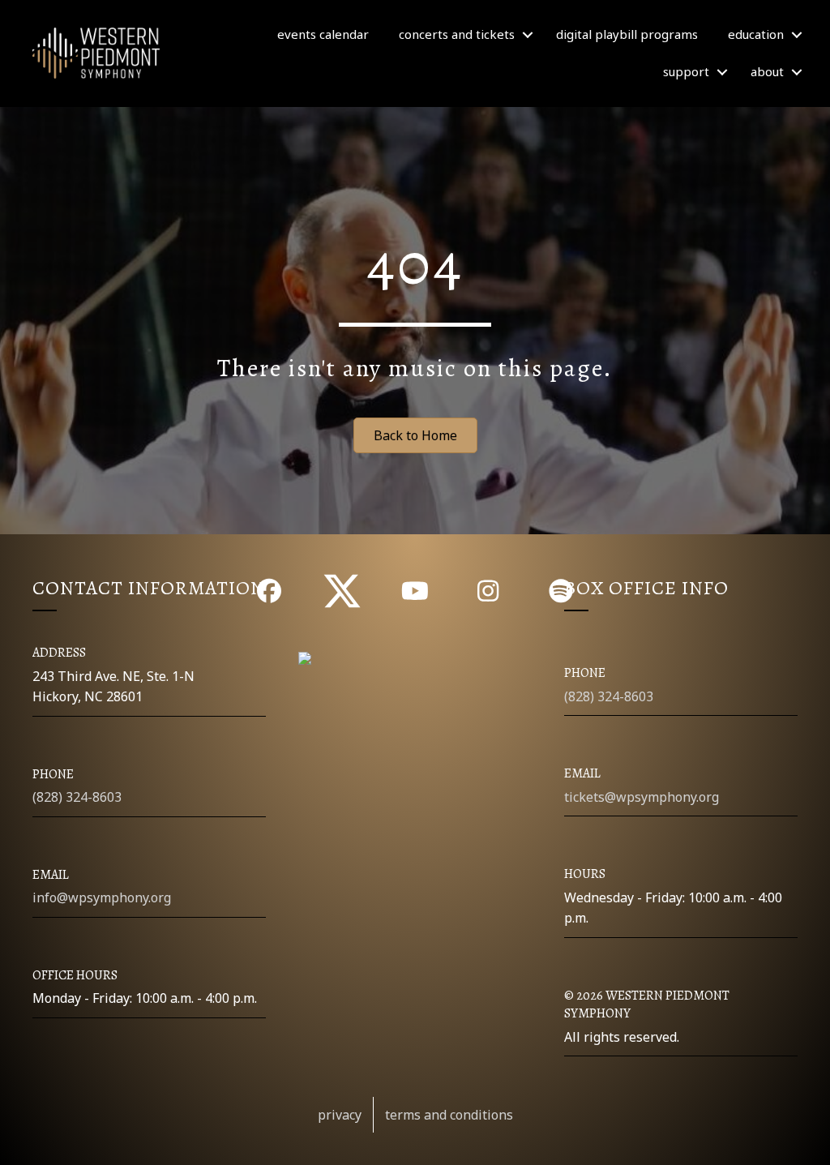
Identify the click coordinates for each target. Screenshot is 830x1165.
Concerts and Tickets (457, 34)
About (767, 71)
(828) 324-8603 (77, 797)
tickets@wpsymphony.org (641, 797)
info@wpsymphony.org (101, 897)
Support (686, 71)
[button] (528, 35)
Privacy (340, 1115)
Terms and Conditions (449, 1115)
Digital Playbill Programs (627, 34)
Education (756, 34)
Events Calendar (323, 34)
